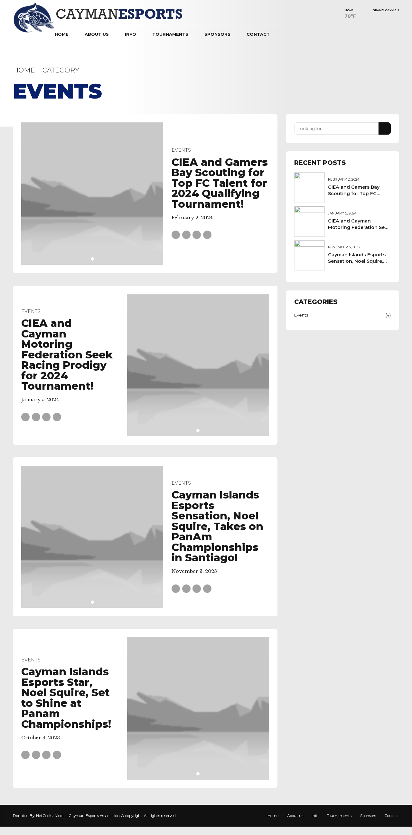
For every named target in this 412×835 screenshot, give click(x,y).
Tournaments (170, 34)
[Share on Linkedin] (196, 235)
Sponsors (217, 34)
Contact (258, 34)
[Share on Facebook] (176, 235)
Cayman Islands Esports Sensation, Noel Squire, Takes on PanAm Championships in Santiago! (217, 526)
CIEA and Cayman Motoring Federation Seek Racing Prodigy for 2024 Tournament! (67, 354)
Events (181, 150)
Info (130, 34)
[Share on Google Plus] (207, 235)
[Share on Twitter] (186, 235)
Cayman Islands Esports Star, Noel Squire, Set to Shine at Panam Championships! (66, 697)
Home (62, 34)
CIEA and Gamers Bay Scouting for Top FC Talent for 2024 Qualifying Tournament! (220, 183)
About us (97, 34)
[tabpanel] (92, 193)
